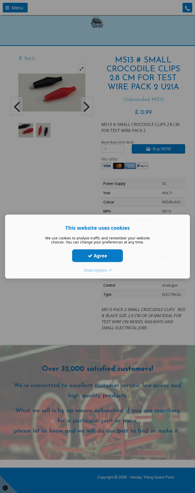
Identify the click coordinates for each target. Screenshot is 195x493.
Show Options (96, 270)
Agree (99, 256)
